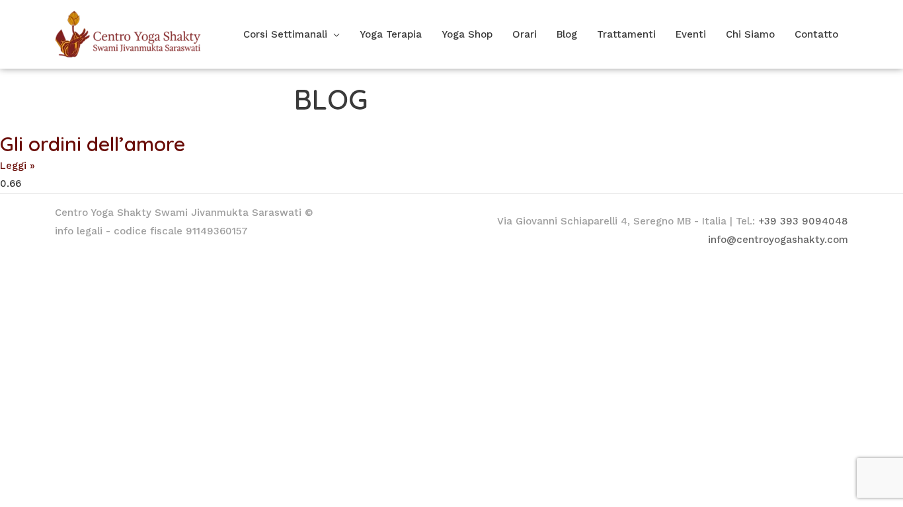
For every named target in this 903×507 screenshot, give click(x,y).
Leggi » (17, 166)
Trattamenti (626, 34)
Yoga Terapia (391, 34)
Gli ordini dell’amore (92, 143)
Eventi (691, 34)
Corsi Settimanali (285, 34)
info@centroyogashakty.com (778, 240)
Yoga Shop (467, 34)
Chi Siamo (750, 34)
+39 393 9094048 (803, 221)
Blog (567, 34)
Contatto (816, 34)
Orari (524, 34)
